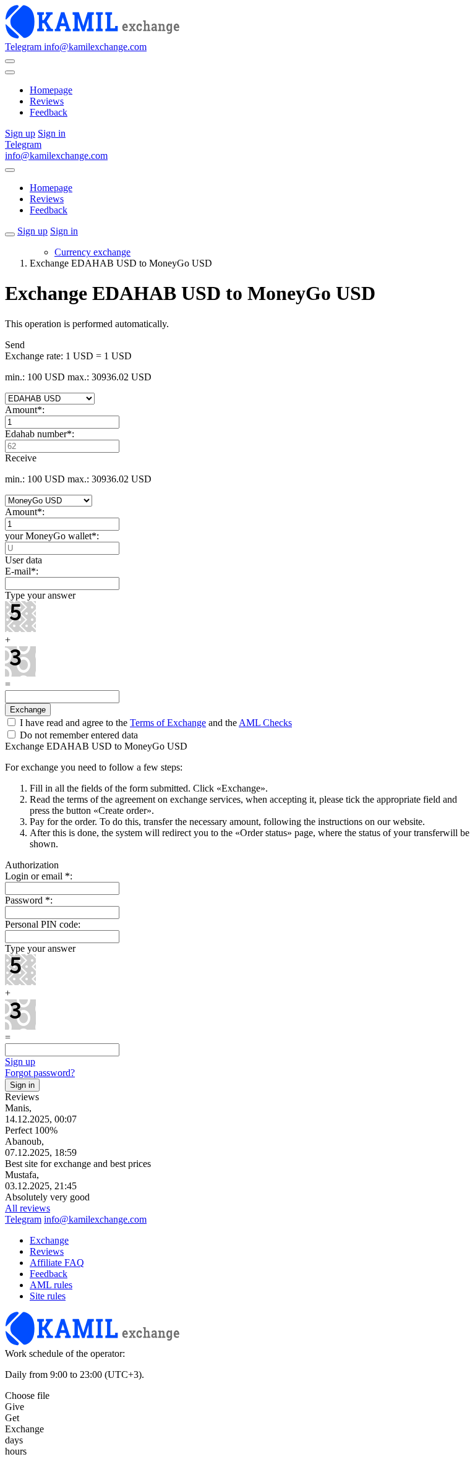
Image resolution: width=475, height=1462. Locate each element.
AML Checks (265, 722)
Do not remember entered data (77, 735)
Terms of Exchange (168, 722)
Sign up (20, 1061)
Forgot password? (40, 1072)
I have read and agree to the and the (154, 722)
